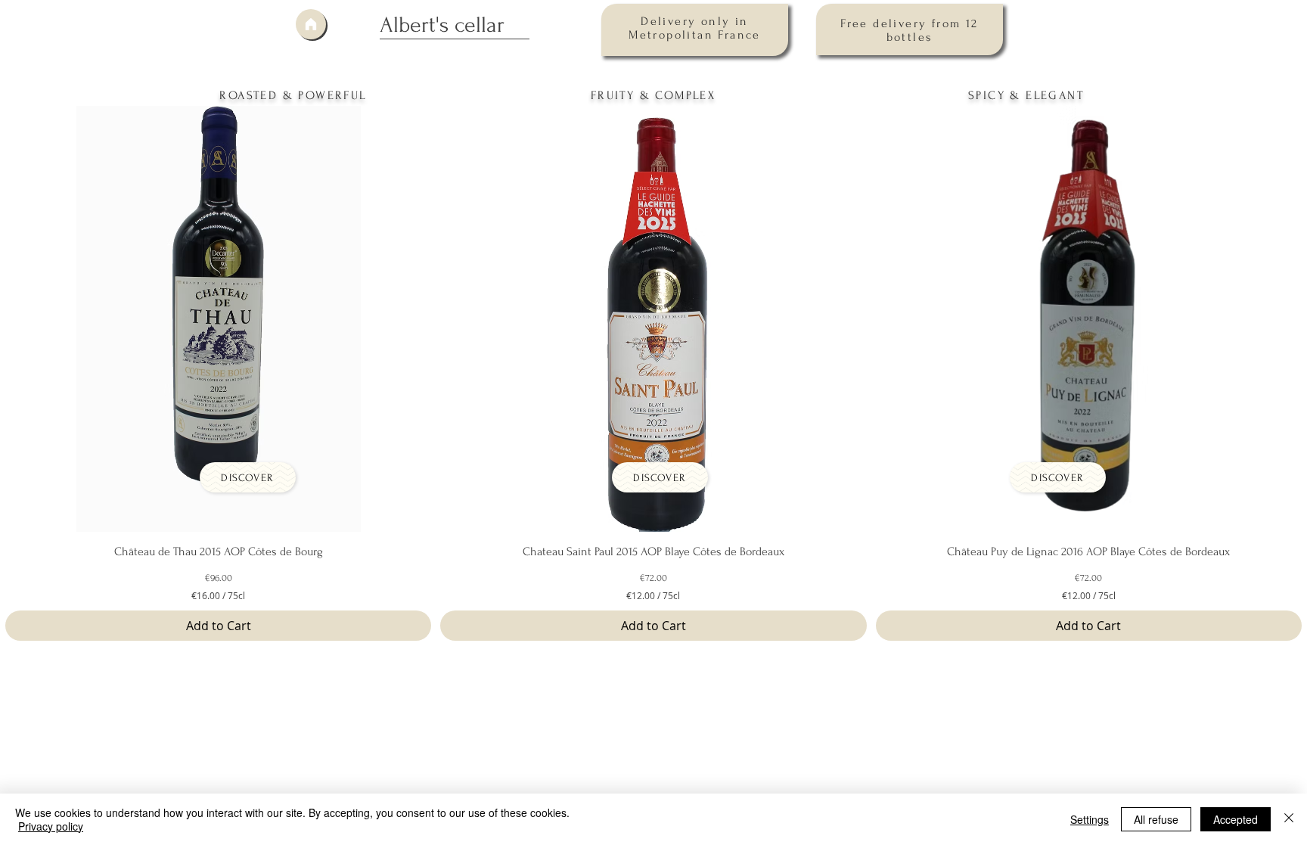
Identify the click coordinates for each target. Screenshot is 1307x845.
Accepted (1235, 819)
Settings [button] (1089, 819)
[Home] (311, 24)
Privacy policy (50, 826)
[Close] (1289, 819)
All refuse (1156, 819)
